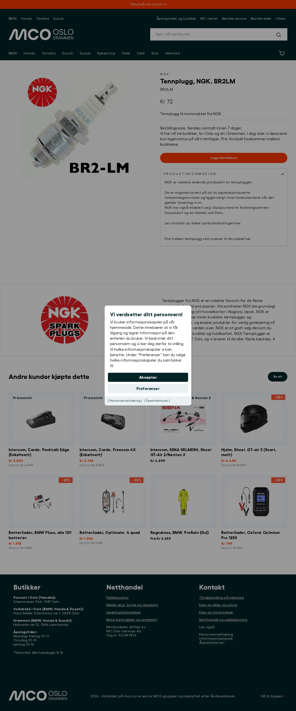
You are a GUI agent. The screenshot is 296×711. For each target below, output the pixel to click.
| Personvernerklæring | (125, 400)
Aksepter (148, 377)
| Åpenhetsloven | (157, 400)
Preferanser (148, 389)
